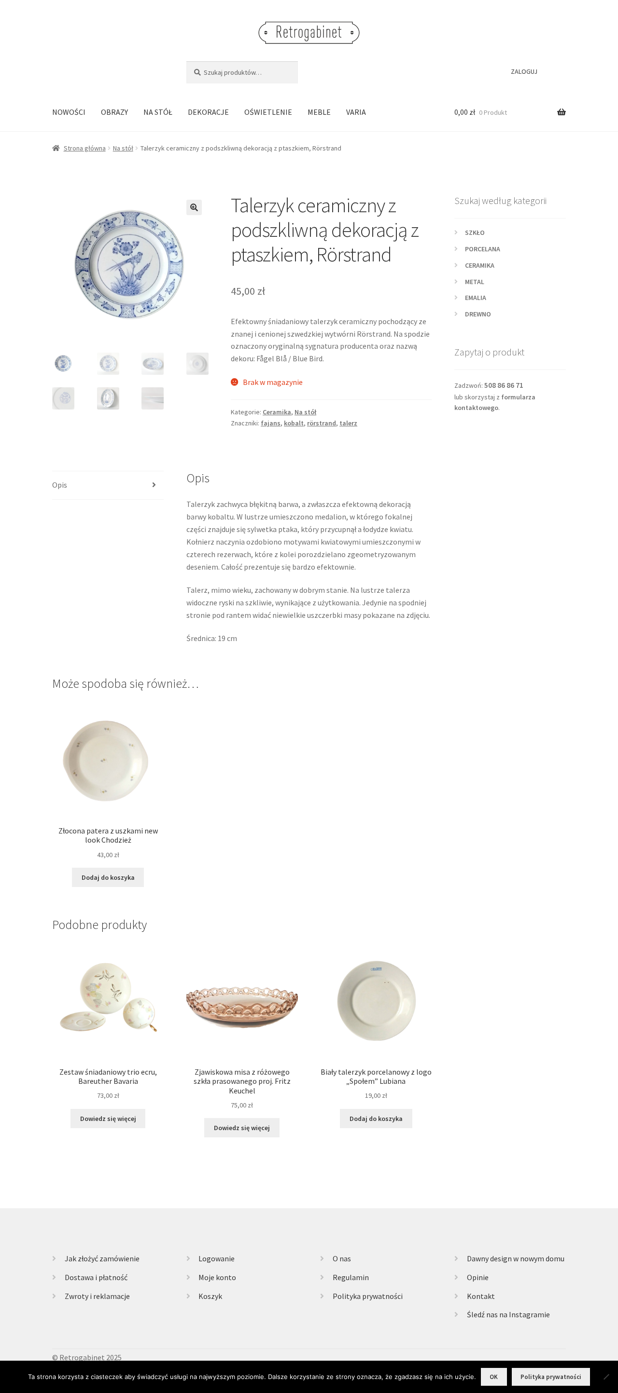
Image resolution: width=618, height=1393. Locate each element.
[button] (194, 207)
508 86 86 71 (503, 385)
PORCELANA (482, 249)
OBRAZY (114, 112)
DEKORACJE (208, 112)
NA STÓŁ (157, 112)
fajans (271, 423)
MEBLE (319, 112)
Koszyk (210, 1296)
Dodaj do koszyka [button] (108, 877)
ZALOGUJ (524, 71)
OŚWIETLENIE (268, 112)
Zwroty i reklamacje (97, 1296)
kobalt (294, 423)
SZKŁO (475, 232)
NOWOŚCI (68, 112)
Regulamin (351, 1277)
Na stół (123, 148)
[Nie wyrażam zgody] (606, 1376)
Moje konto (217, 1277)
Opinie (478, 1277)
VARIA (356, 112)
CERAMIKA (479, 265)
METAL (474, 281)
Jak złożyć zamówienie (102, 1258)
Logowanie (216, 1258)
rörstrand (321, 423)
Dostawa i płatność (96, 1277)
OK (494, 1377)
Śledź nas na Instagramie (508, 1314)
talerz (348, 423)
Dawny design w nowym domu (515, 1258)
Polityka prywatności (368, 1296)
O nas (342, 1258)
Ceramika (277, 412)
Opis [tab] (59, 485)
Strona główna (85, 148)
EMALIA (475, 297)
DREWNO (478, 314)
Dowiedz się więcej (108, 1118)
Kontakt (481, 1296)
